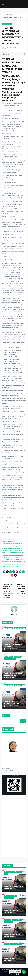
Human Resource (7, 24)
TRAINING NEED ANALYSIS (10, 960)
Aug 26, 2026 (15, 648)
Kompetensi (13, 943)
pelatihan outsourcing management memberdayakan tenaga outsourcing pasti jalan (13, 562)
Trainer (19, 943)
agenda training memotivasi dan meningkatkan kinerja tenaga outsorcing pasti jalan (13, 553)
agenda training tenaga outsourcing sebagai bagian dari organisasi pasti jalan (13, 548)
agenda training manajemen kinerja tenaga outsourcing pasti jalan (12, 557)
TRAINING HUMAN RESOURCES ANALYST (12, 703)
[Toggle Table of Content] (22, 54)
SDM (24, 628)
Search (6, 716)
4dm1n (8, 48)
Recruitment (18, 628)
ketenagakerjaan (9, 898)
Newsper (20, 969)
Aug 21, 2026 (15, 677)
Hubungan (7, 895)
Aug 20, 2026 (15, 706)
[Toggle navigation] (2, 4)
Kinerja (6, 943)
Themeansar (4, 971)
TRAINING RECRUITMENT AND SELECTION (13, 674)
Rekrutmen (17, 656)
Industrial (14, 895)
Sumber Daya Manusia (9, 659)
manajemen (17, 685)
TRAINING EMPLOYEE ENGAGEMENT (12, 936)
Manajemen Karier (17, 919)
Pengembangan (8, 922)
